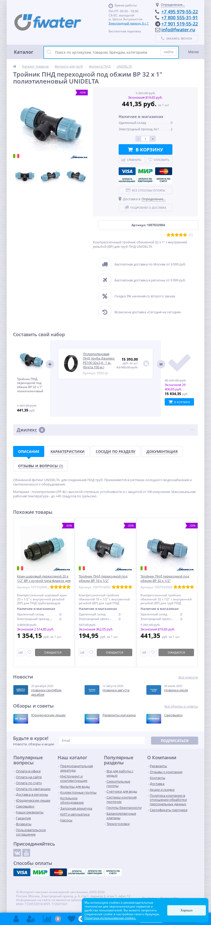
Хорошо (186, 910)
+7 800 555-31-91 (179, 17)
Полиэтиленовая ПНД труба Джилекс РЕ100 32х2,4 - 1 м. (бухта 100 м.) (99, 360)
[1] (168, 235)
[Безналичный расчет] (163, 180)
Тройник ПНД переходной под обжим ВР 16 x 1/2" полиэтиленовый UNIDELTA (103, 580)
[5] (185, 235)
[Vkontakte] (17, 853)
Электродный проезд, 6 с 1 (129, 23)
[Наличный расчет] (127, 180)
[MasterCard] (163, 171)
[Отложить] (29, 652)
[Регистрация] (31, 919)
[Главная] (14, 66)
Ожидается (52, 652)
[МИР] (145, 171)
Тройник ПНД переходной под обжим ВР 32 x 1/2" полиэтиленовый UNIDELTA (164, 580)
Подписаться (174, 740)
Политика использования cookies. (110, 918)
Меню (193, 51)
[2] (173, 235)
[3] (177, 235)
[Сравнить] (20, 652)
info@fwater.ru (178, 29)
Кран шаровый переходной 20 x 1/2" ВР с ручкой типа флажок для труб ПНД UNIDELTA (44, 580)
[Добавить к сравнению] (82, 652)
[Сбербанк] (145, 180)
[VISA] (127, 171)
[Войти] (16, 919)
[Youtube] (26, 853)
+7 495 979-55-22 (179, 11)
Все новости (188, 677)
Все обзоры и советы (181, 706)
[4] (181, 235)
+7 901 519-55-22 (179, 24)
